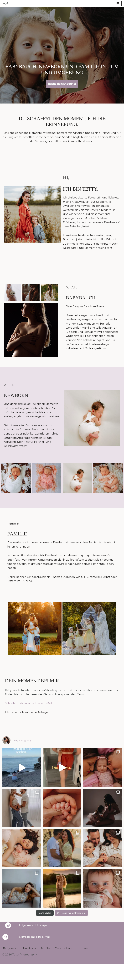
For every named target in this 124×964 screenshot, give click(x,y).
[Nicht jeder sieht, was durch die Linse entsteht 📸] (21, 767)
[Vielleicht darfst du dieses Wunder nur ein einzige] (21, 888)
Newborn (29, 948)
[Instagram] (8, 925)
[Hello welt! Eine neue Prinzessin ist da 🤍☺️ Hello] (21, 848)
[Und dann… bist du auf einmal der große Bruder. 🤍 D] (102, 848)
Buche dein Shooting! (62, 83)
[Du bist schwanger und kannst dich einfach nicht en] (21, 808)
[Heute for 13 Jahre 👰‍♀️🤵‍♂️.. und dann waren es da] (62, 848)
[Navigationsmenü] (118, 3)
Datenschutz (63, 948)
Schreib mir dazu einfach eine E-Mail (28, 703)
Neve (43, 960)
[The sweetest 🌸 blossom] (102, 767)
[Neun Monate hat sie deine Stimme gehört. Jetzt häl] (62, 808)
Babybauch (11, 948)
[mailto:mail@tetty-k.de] (5, 937)
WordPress (77, 960)
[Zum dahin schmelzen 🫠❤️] (102, 888)
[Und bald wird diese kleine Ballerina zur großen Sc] (102, 808)
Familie (45, 948)
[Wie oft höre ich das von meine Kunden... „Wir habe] (62, 767)
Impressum (84, 948)
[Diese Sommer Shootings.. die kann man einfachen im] (62, 888)
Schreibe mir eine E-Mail (34, 936)
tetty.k (5, 3)
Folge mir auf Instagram (34, 925)
